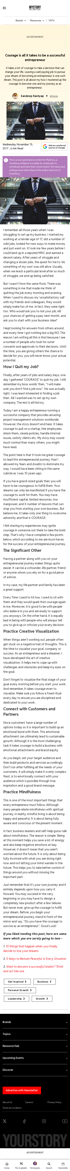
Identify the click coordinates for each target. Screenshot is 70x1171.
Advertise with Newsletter (22, 1090)
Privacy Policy (55, 1102)
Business (42, 981)
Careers (29, 1102)
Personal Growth (18, 990)
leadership (15, 998)
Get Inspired (15, 981)
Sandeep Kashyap (32, 96)
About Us (7, 1102)
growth (40, 998)
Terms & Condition (12, 1107)
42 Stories (54, 96)
